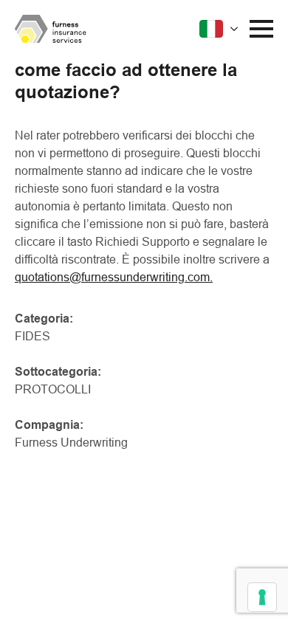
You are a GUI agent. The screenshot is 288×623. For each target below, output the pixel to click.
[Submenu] (220, 28)
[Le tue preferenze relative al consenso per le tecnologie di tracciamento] (262, 597)
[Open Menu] (261, 29)
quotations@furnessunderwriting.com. (114, 277)
